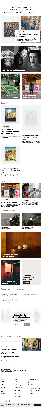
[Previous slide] (37, 211)
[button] (10, 219)
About (17, 1)
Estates (9, 1)
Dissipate (8, 302)
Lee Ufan (6, 227)
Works (2, 1)
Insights (13, 1)
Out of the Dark (30, 296)
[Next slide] (40, 211)
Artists (6, 1)
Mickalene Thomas (29, 227)
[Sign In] (40, 2)
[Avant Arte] (21, 2)
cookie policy (3, 405)
